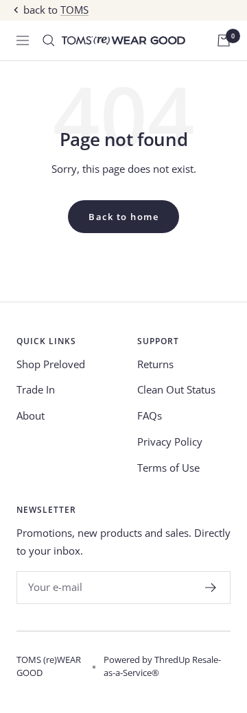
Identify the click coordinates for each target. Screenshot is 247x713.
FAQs (149, 415)
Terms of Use (168, 467)
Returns (155, 364)
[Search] (49, 40)
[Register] (211, 587)
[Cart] (224, 40)
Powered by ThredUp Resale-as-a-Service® (162, 666)
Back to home (123, 216)
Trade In (35, 389)
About (30, 415)
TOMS (74, 9)
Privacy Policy (169, 441)
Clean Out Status (176, 389)
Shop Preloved (50, 364)
